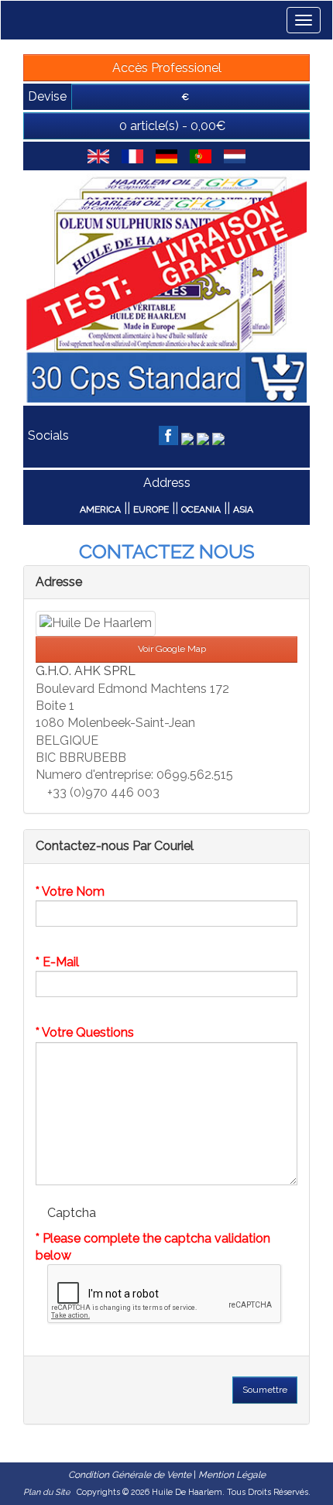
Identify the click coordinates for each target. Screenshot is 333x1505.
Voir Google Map (171, 648)
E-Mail (61, 962)
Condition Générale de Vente (129, 1474)
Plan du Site (46, 1492)
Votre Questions (88, 1032)
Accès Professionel (166, 67)
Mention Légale (232, 1474)
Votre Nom (73, 891)
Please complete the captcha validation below (153, 1247)
